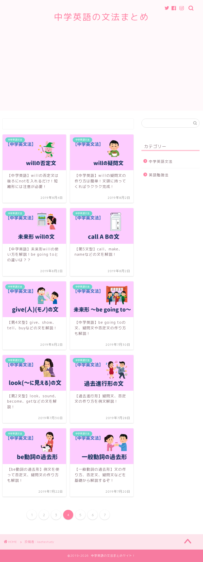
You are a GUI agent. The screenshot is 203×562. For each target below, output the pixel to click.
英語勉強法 (159, 174)
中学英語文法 (161, 161)
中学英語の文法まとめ (101, 16)
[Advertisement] (101, 74)
